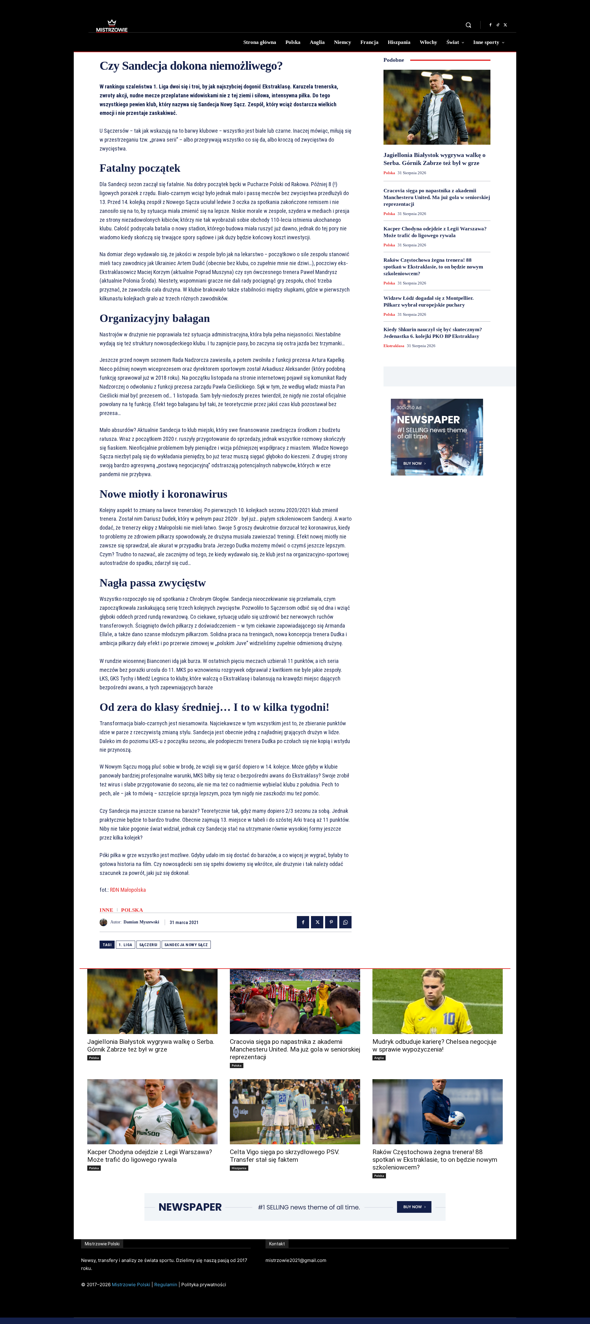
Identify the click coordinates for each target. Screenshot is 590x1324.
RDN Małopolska (128, 890)
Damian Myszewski (141, 922)
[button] (468, 25)
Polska (132, 910)
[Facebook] (490, 25)
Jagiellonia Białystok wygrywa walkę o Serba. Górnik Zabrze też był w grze (150, 1045)
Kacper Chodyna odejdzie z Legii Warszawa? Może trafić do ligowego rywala (149, 1155)
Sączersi (148, 944)
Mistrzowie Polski (131, 1284)
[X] (505, 25)
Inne (106, 910)
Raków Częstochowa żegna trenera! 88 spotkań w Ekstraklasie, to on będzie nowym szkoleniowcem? (433, 266)
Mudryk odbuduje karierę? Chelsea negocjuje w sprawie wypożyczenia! (434, 1045)
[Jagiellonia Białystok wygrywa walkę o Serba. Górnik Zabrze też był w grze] (437, 107)
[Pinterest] (331, 922)
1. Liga (125, 944)
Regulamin (165, 1284)
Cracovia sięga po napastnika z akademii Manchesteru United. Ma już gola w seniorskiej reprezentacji (437, 197)
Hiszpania (239, 1168)
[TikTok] (498, 25)
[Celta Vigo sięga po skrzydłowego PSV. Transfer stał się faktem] (295, 1111)
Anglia (379, 1058)
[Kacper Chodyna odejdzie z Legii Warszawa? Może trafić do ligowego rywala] (152, 1111)
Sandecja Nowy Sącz (186, 944)
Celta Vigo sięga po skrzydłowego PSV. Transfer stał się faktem (285, 1155)
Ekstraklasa (394, 345)
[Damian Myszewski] (105, 922)
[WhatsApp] (345, 922)
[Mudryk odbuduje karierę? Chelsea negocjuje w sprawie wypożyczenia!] (437, 1001)
